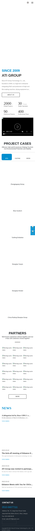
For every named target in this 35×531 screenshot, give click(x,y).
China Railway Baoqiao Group (17, 317)
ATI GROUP (11, 75)
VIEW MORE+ (6, 421)
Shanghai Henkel (17, 291)
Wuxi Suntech (17, 211)
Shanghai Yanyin (17, 264)
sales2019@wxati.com (12, 519)
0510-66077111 (10, 507)
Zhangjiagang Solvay (17, 184)
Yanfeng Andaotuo (17, 237)
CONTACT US (7, 503)
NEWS (6, 408)
